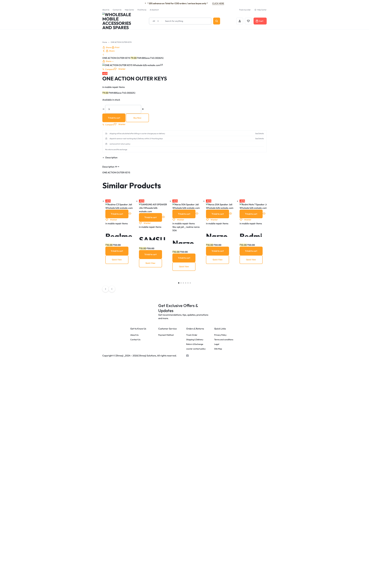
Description (108, 166)
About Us (105, 10)
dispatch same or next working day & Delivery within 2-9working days (136, 138)
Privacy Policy (220, 335)
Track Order (191, 335)
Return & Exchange (194, 344)
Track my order (245, 10)
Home (104, 42)
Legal (216, 344)
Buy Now (137, 118)
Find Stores (142, 10)
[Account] (239, 21)
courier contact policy (196, 349)
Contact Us (117, 10)
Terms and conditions (223, 339)
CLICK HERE (218, 3)
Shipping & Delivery (194, 339)
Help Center (129, 10)
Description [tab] (111, 157)
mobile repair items (115, 87)
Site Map (218, 349)
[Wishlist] (248, 21)
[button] (106, 47)
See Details (259, 133)
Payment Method (166, 335)
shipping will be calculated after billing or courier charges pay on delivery (137, 133)
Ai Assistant (154, 10)
